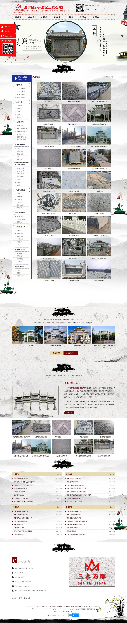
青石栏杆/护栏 (21, 125)
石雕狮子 (19, 193)
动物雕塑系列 (20, 190)
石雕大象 (19, 202)
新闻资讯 (31, 17)
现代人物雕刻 (20, 168)
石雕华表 (19, 108)
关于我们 (83, 17)
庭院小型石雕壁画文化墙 (49, 213)
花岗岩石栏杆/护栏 (22, 131)
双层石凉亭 (20, 236)
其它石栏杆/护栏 (21, 140)
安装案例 (70, 17)
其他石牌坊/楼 (21, 97)
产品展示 (44, 17)
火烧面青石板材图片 (99, 213)
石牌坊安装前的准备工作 (21, 511)
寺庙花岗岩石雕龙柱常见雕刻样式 (23, 501)
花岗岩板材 (20, 256)
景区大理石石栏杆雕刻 (49, 258)
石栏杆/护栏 (20, 122)
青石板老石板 (99, 191)
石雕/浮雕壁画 (20, 144)
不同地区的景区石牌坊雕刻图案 (23, 531)
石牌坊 (20, 598)
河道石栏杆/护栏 (21, 137)
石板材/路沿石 (20, 249)
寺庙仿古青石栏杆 (74, 258)
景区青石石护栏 (49, 235)
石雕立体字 (20, 276)
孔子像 (18, 182)
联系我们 (96, 17)
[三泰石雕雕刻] (38, 13)
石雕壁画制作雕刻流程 (20, 521)
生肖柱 (18, 114)
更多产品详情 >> (110, 77)
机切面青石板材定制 (99, 235)
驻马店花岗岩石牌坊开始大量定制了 (77, 488)
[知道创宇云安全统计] (74, 616)
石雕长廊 (19, 242)
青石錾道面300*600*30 (74, 124)
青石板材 (19, 253)
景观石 (18, 273)
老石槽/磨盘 (20, 216)
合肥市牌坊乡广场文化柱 (74, 146)
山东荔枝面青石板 (49, 168)
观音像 (18, 185)
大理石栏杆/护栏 (21, 134)
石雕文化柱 (26, 598)
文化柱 (18, 111)
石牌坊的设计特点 (19, 528)
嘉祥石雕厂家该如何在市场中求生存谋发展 (79, 495)
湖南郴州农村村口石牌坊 (99, 258)
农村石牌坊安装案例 (45, 345)
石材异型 (19, 261)
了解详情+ (70, 412)
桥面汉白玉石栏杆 (74, 235)
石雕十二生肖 (20, 205)
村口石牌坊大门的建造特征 (21, 498)
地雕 (18, 157)
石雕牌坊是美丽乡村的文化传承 (23, 485)
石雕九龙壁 (20, 148)
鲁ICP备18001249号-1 (65, 611)
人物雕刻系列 (20, 164)
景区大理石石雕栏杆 (48, 146)
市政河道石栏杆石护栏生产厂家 (99, 101)
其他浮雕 (19, 159)
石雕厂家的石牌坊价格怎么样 (75, 485)
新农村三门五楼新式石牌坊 (99, 124)
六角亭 (18, 230)
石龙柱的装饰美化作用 (20, 488)
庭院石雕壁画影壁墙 (48, 124)
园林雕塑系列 (20, 212)
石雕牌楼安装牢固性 (19, 534)
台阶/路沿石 (20, 259)
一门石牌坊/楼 (21, 88)
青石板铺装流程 (18, 524)
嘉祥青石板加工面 (74, 213)
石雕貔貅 (19, 196)
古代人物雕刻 (20, 171)
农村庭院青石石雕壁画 (74, 101)
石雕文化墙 (20, 154)
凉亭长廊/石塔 (20, 227)
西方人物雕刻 (20, 174)
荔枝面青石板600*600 (74, 168)
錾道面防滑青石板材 (48, 280)
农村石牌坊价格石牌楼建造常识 (23, 518)
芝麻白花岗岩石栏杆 (74, 280)
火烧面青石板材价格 (74, 191)
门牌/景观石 (20, 266)
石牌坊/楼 (57, 17)
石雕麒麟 (19, 199)
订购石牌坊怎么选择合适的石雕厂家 (24, 482)
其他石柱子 (20, 117)
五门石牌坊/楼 (21, 94)
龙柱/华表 (19, 102)
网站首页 (18, 17)
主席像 (18, 179)
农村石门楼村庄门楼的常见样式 (99, 146)
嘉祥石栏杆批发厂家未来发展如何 (76, 491)
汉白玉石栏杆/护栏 (22, 128)
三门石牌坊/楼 (21, 91)
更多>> (59, 474)
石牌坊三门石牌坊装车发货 (74, 501)
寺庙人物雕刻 (20, 176)
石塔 (18, 244)
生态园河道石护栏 (99, 280)
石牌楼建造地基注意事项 (21, 478)
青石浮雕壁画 (49, 101)
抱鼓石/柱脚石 (21, 219)
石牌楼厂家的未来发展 (73, 498)
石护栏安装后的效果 (19, 491)
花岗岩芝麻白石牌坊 (21, 345)
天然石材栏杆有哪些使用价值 (99, 168)
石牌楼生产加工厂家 (73, 482)
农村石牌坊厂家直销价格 (74, 478)
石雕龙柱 (19, 105)
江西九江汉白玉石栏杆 (49, 191)
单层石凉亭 (20, 233)
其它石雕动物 (20, 208)
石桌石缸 (19, 222)
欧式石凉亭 (20, 239)
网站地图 (112, 1)
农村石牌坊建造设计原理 (21, 514)
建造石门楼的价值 (19, 495)
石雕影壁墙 (20, 151)
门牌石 (18, 270)
